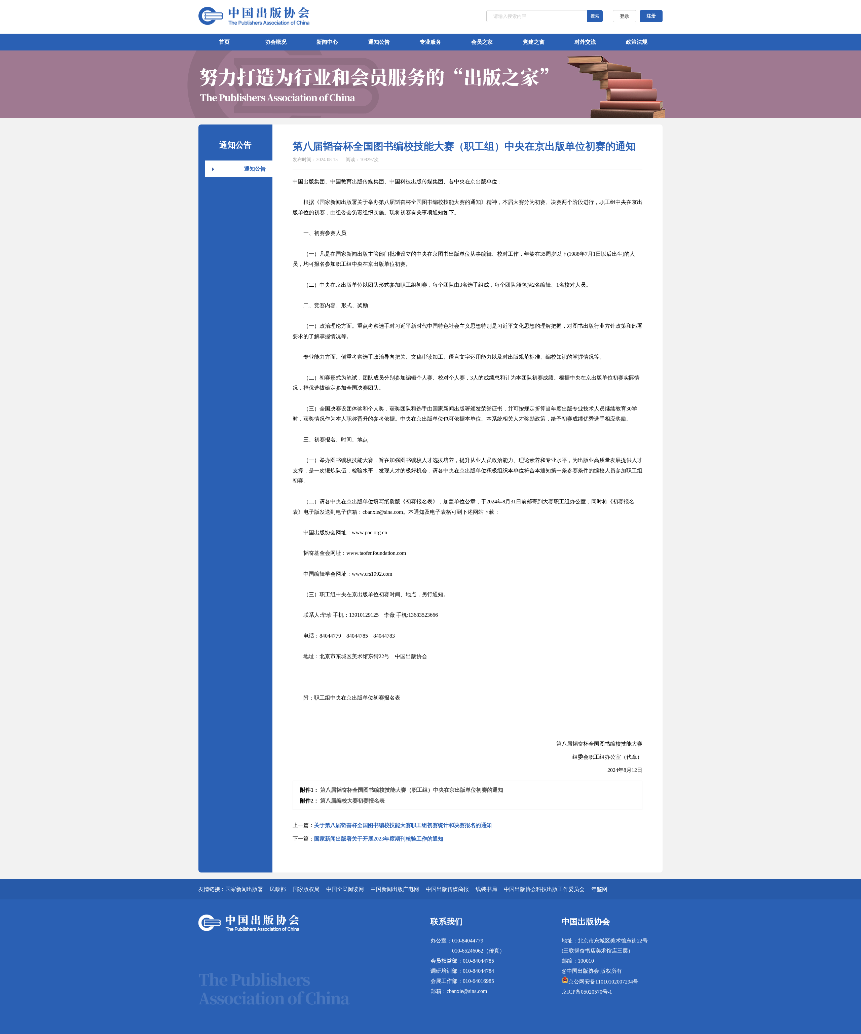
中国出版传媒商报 (447, 889)
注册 (651, 16)
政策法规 (636, 42)
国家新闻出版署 (244, 889)
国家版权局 (306, 889)
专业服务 (430, 42)
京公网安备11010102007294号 (603, 982)
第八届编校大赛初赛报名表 (352, 801)
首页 (224, 42)
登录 (624, 16)
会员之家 (482, 42)
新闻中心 (327, 42)
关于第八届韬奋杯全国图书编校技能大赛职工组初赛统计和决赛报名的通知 (403, 825)
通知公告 (379, 42)
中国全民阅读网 (345, 889)
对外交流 (585, 42)
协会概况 (276, 42)
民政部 (278, 889)
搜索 (595, 16)
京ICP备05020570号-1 (587, 992)
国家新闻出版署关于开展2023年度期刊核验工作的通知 (378, 839)
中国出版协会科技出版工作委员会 (544, 889)
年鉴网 (599, 889)
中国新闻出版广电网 (395, 889)
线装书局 (486, 889)
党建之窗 (534, 42)
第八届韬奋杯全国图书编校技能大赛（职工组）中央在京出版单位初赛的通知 (411, 790)
